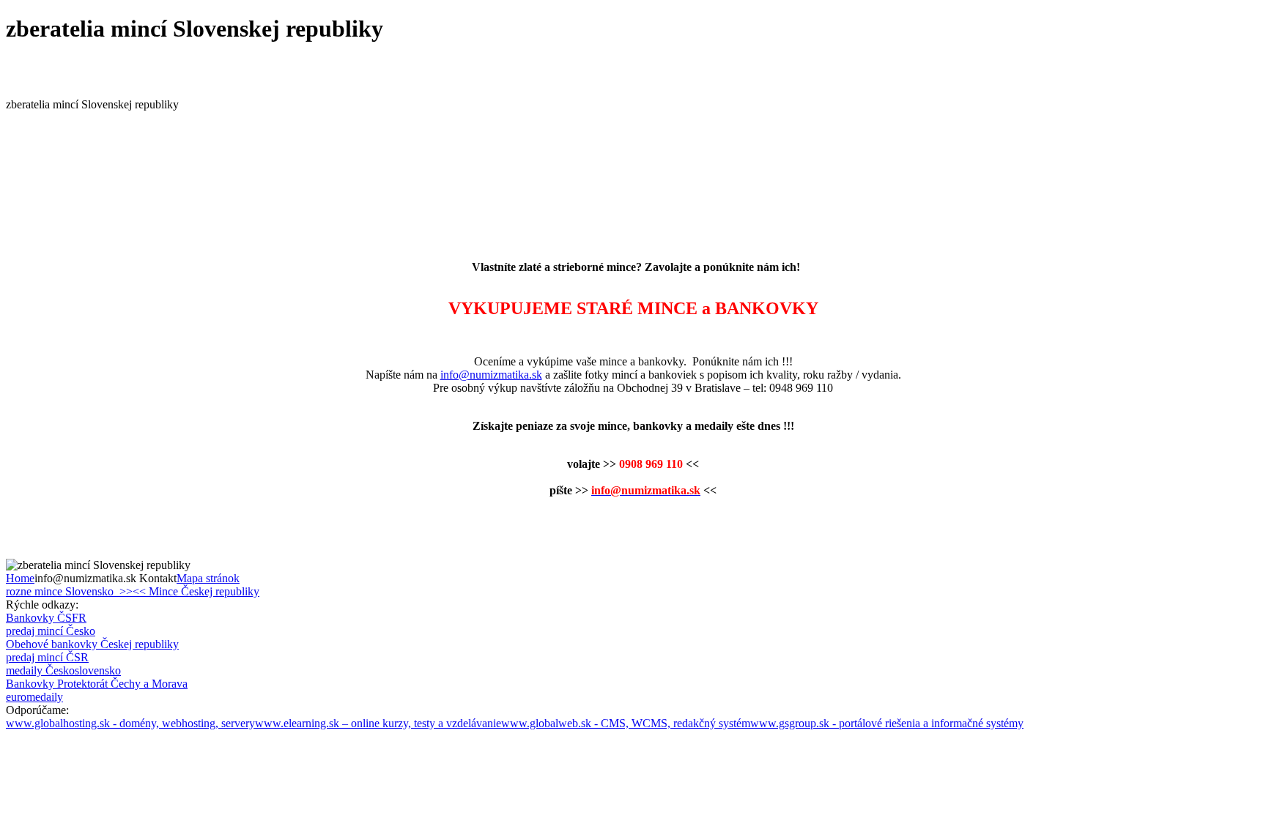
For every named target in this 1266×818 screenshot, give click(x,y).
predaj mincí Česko (50, 631)
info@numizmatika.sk (491, 374)
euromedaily (34, 697)
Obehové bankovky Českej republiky (92, 644)
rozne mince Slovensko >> (69, 591)
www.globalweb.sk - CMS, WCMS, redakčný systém (625, 723)
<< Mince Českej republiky (196, 591)
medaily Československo (63, 670)
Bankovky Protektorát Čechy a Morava (97, 683)
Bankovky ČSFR (46, 617)
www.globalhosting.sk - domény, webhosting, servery (130, 723)
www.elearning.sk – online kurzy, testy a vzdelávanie (378, 723)
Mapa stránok (208, 578)
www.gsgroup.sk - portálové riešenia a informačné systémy (886, 723)
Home (20, 578)
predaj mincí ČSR (47, 657)
